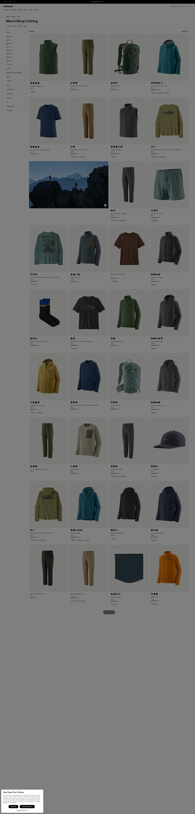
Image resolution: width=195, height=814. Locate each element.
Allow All (13, 806)
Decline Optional (27, 806)
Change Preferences (22, 810)
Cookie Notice (30, 801)
